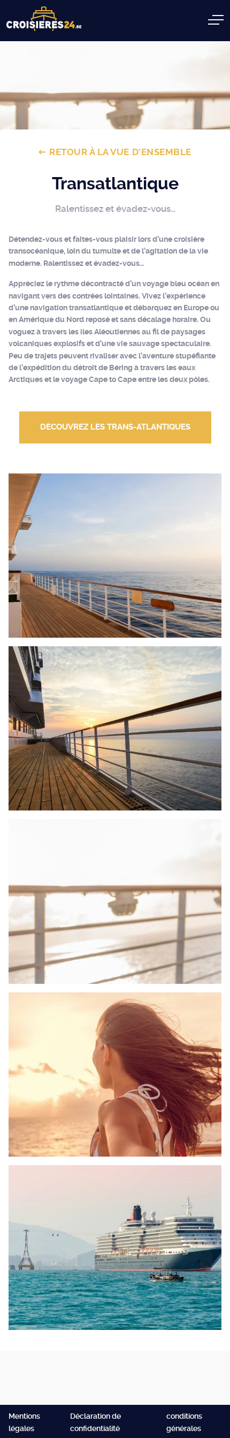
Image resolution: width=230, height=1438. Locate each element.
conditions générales (184, 1422)
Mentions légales (24, 1422)
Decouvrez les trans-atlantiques (115, 427)
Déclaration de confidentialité (95, 1422)
